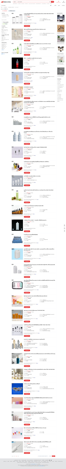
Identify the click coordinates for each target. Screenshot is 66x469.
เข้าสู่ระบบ (63, 2)
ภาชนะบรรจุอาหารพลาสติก (31, 3)
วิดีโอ (12, 13)
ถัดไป (53, 456)
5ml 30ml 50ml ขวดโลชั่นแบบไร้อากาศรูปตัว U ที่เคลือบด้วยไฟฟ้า (35, 147)
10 (14, 456)
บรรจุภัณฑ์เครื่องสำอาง (38, 3)
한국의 (39, 461)
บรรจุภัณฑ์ (19, 3)
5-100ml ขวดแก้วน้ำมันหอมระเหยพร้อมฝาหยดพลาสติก (33, 205)
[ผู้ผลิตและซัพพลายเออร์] (6, 2)
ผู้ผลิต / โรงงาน (5, 29)
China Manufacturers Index (31, 462)
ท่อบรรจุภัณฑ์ (59, 95)
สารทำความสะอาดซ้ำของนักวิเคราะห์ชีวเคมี (32, 383)
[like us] (49, 460)
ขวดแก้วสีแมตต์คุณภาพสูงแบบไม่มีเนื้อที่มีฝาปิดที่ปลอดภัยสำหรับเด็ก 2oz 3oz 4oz (38, 397)
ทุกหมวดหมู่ (3, 5)
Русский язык (35, 461)
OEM (3, 38)
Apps (59, 5)
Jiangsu (4, 47)
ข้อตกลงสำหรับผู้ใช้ (24, 460)
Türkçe (53, 461)
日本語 (17, 461)
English (8, 461)
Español (23, 461)
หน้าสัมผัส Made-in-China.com (37, 460)
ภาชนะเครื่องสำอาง (44, 3)
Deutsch (26, 461)
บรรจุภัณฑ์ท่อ (59, 97)
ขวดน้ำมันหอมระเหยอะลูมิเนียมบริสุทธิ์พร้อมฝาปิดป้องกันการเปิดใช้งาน (36, 161)
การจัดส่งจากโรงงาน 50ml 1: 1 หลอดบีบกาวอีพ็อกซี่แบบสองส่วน (35, 220)
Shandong (4, 46)
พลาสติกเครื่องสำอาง (60, 98)
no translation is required (28, 87)
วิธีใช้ (55, 5)
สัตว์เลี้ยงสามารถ (59, 91)
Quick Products (25, 462)
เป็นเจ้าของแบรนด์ (5, 39)
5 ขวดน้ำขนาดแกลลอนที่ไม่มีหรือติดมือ (31, 234)
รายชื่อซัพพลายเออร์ (12, 10)
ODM (3, 37)
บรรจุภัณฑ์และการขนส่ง (5, 15)
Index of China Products (38, 462)
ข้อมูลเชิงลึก (46, 460)
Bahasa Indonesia (60, 461)
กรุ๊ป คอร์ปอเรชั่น (5, 30)
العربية (41, 461)
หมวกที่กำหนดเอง (59, 90)
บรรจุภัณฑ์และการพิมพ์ (5, 14)
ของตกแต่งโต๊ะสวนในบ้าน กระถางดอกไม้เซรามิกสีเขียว (60, 64)
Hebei (3, 48)
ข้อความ (20, 460)
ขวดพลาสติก (22, 3)
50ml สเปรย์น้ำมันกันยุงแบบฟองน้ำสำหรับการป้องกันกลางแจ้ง (35, 29)
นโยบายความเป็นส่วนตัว (30, 460)
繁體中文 (14, 461)
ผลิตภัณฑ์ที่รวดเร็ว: (15, 3)
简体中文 (11, 461)
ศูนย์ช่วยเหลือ (16, 460)
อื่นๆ (3, 31)
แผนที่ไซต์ (43, 460)
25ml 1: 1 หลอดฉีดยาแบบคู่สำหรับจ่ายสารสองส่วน (33, 58)
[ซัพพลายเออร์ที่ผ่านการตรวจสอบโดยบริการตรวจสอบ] (6, 22)
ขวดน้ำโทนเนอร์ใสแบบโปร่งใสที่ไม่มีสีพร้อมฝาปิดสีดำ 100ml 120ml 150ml (37, 324)
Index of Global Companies (45, 462)
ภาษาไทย (50, 461)
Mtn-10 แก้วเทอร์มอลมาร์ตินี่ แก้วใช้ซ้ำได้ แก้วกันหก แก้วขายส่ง (35, 427)
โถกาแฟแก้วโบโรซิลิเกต (60, 22)
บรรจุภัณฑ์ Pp (59, 94)
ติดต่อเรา (3, 53)
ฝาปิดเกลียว (26, 3)
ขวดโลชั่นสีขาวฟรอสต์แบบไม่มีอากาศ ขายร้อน (32, 176)
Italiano (32, 461)
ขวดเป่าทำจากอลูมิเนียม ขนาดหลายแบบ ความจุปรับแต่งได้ (34, 339)
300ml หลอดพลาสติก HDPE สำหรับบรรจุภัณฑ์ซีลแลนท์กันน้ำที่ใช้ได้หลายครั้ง (37, 441)
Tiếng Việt (56, 461)
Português (29, 461)
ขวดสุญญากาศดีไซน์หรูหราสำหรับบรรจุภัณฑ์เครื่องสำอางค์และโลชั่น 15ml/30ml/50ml (39, 369)
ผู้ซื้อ (50, 5)
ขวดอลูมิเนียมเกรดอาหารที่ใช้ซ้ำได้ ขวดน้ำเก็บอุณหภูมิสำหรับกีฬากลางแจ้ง (37, 117)
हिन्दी (47, 461)
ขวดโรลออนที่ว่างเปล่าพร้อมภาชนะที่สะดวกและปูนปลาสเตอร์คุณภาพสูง (36, 72)
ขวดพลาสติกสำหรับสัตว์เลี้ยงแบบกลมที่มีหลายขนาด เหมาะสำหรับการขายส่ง (37, 43)
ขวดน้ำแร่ (48, 3)
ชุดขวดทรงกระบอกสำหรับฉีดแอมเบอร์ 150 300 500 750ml (34, 310)
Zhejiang (4, 45)
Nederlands (44, 461)
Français (20, 461)
